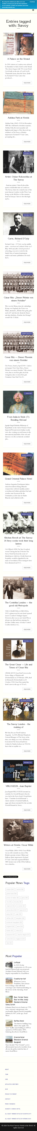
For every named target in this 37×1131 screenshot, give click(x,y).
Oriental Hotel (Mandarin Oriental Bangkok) (21, 1039)
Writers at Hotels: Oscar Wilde (18, 845)
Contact (7, 1099)
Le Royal (17, 962)
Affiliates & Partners (11, 1084)
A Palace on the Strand (18, 59)
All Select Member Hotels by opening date (18, 1118)
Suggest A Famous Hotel (12, 1109)
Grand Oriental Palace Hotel (18, 478)
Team (6, 1074)
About (7, 1069)
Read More (27, 83)
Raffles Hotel (19, 1021)
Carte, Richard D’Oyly (18, 238)
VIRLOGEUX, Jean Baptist (18, 786)
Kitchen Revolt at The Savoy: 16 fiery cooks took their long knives (18, 540)
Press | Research (10, 1104)
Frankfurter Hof (20, 979)
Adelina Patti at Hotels (18, 117)
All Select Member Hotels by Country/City (18, 1113)
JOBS (6, 1079)
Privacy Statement (11, 1094)
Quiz (6, 1089)
